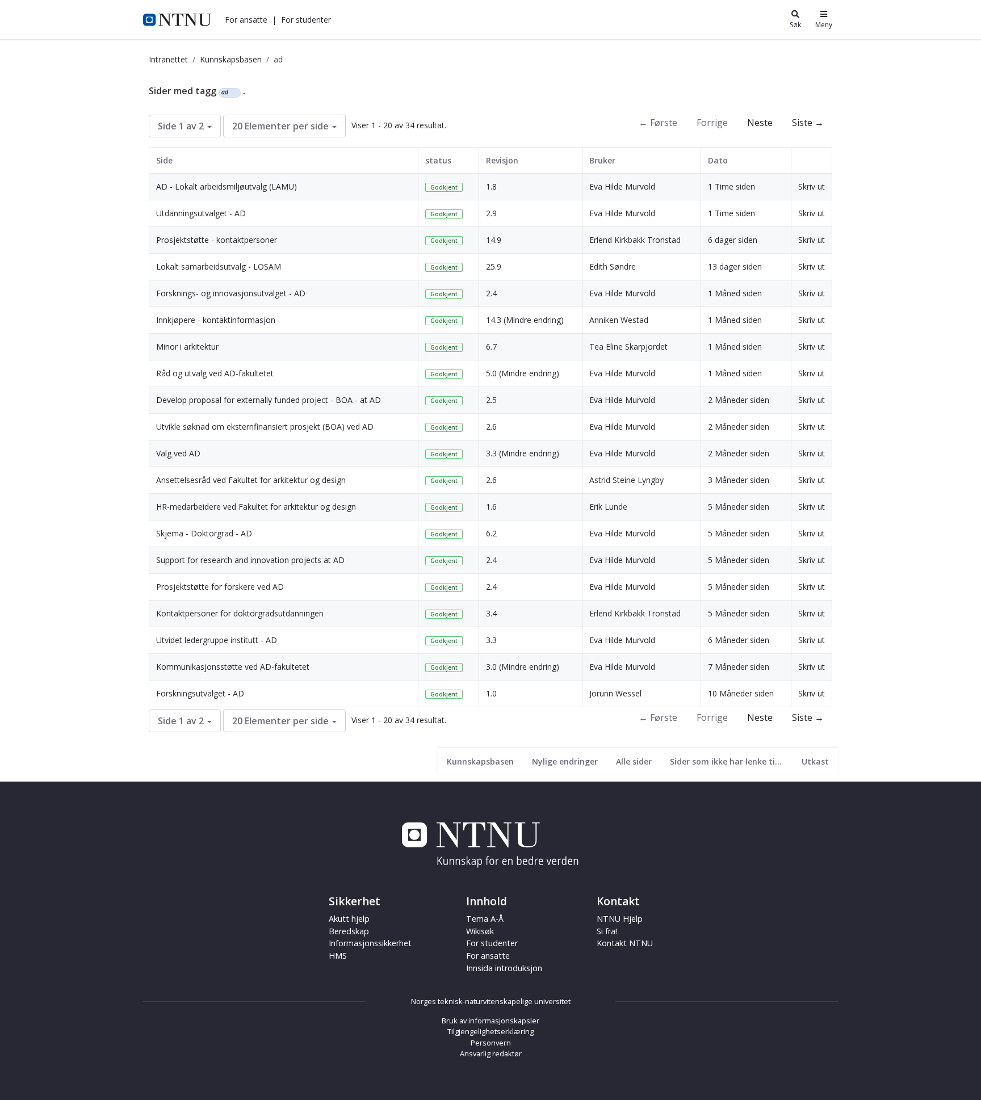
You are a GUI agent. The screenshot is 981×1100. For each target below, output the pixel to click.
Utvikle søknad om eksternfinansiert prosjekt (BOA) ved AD (265, 426)
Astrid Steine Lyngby (626, 480)
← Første (658, 122)
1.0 (491, 693)
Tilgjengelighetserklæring (490, 1031)
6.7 (491, 346)
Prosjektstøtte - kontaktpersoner (216, 239)
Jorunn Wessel (615, 693)
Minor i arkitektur (187, 346)
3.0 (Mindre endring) (522, 666)
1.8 (491, 186)
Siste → (808, 122)
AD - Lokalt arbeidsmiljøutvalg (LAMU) (226, 186)
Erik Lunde (608, 506)
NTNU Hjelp (620, 918)
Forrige (712, 122)
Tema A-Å (485, 918)
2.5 (491, 399)
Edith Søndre (612, 266)
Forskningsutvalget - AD (200, 693)
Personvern (491, 1043)
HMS (338, 955)
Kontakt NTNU (625, 943)
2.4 (491, 293)
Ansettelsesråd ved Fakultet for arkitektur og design (251, 480)
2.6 (491, 426)
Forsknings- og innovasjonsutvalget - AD (230, 293)
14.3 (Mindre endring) (525, 319)
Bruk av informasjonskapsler (490, 1020)
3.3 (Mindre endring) (522, 453)
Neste (760, 122)
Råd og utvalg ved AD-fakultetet (215, 373)
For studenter (492, 943)
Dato (718, 160)
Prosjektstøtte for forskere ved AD (220, 586)
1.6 (491, 506)
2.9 (491, 213)
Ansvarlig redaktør (491, 1053)
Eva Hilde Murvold (622, 186)
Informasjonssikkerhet (370, 943)
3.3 (491, 640)
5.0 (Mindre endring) (522, 373)
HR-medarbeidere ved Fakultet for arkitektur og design (256, 506)
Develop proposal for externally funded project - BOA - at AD (268, 399)
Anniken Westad (618, 319)
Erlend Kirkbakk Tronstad (635, 239)
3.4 (491, 613)
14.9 (493, 239)
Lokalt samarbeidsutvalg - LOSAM (218, 266)
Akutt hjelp (349, 918)
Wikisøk (480, 931)
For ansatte (488, 955)
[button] (246, 20)
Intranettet (168, 59)
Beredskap (349, 931)
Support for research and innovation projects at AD (250, 560)
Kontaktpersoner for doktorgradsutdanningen (240, 613)
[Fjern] (233, 92)
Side (164, 160)
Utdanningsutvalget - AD (201, 213)
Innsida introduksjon (504, 968)
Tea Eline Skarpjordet (628, 346)
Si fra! (607, 931)
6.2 (491, 533)
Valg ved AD (178, 453)
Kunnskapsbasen (231, 59)
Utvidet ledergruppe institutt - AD (216, 640)
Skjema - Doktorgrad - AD (204, 533)
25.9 (493, 266)
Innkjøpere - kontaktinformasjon (215, 319)
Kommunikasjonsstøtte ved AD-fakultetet (232, 666)
